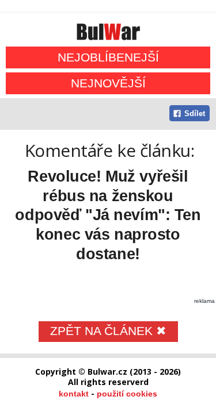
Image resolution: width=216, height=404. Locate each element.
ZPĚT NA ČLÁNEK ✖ (108, 330)
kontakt (74, 393)
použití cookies (127, 393)
